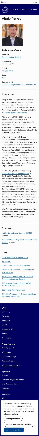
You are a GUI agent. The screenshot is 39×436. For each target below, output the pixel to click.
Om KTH (5, 325)
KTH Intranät (6, 338)
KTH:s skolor (6, 352)
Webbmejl (6, 388)
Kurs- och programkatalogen (13, 380)
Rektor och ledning (9, 361)
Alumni (4, 334)
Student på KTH (8, 329)
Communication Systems (11, 57)
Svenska (25, 9)
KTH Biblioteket (8, 348)
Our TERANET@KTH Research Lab (15, 257)
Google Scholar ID (17, 85)
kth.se (3, 2)
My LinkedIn (6, 261)
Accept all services (13, 430)
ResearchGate (30, 85)
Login (35, 2)
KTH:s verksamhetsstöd (11, 365)
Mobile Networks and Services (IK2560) (17, 233)
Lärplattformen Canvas (10, 384)
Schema (5, 375)
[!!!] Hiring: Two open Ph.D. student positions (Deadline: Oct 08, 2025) (19, 295)
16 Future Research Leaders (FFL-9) (15, 173)
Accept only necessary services (18, 424)
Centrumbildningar (9, 357)
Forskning (5, 316)
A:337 (4, 78)
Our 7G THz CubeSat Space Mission (16, 266)
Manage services (13, 419)
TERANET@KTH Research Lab (15, 113)
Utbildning (6, 312)
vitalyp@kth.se (7, 71)
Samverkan (6, 320)
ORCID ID (5, 85)
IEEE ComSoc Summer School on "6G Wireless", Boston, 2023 (16, 284)
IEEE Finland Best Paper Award (13, 290)
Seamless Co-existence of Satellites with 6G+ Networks (18, 271)
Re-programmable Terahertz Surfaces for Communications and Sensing (17, 277)
